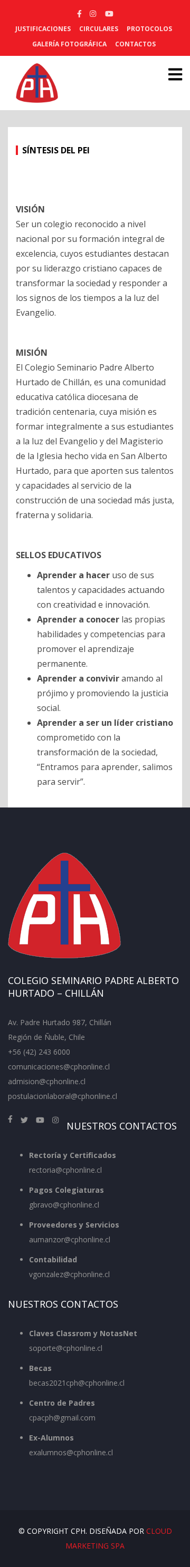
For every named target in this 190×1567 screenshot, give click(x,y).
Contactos (135, 44)
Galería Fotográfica (69, 44)
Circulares (98, 28)
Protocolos (149, 28)
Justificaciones (43, 28)
